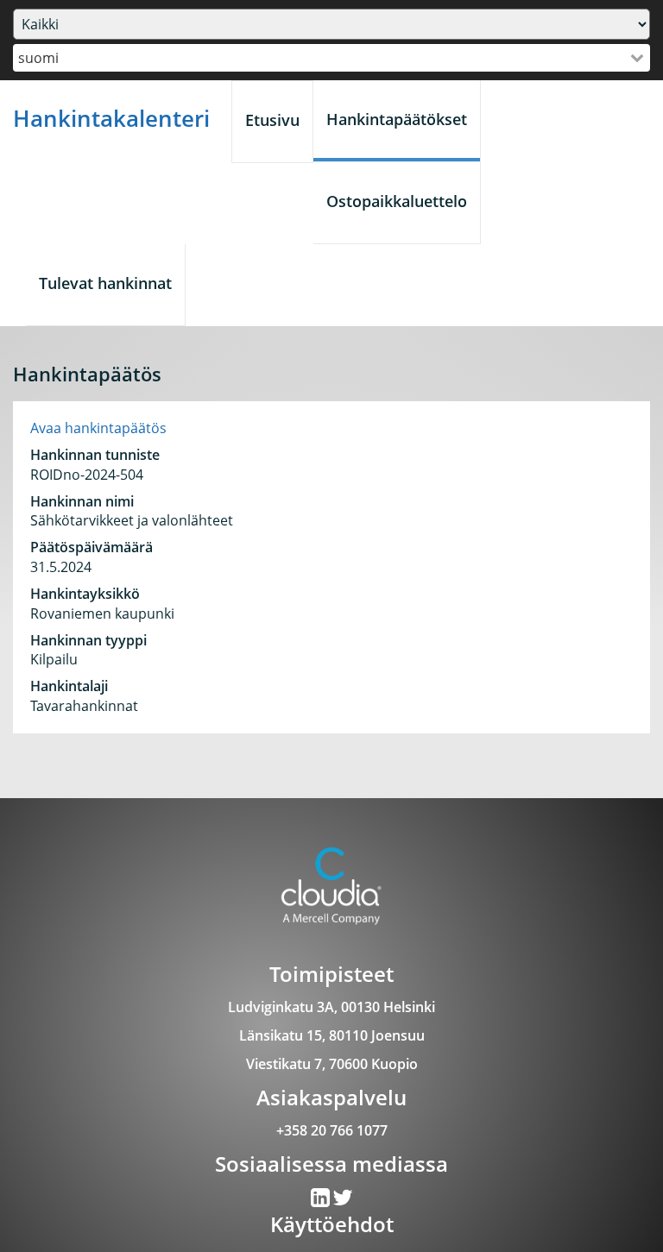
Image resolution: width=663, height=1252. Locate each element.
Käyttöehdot (332, 1224)
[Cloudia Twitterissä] (321, 1201)
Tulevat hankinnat (105, 283)
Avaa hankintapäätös (98, 427)
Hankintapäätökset (396, 119)
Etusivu (272, 120)
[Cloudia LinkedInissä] (342, 1201)
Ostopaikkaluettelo (396, 201)
